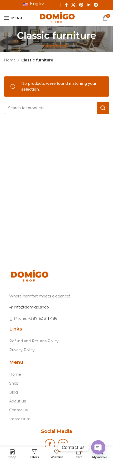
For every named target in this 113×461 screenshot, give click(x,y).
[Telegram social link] (96, 5)
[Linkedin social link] (88, 5)
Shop (14, 383)
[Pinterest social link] (81, 5)
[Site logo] (56, 17)
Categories (54, 46)
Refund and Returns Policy (34, 341)
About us (17, 401)
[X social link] (73, 5)
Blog (13, 392)
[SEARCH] (103, 108)
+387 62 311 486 (42, 318)
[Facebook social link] (66, 5)
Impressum (19, 419)
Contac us (18, 410)
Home (10, 60)
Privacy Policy (22, 350)
